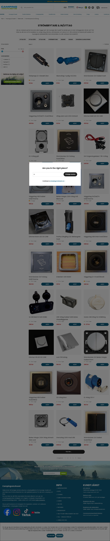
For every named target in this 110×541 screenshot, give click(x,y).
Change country (70, 174)
